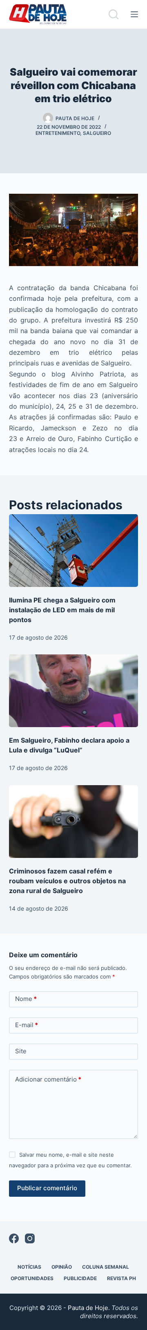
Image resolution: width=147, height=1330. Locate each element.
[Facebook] (14, 1238)
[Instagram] (30, 1238)
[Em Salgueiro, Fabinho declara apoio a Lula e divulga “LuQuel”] (73, 690)
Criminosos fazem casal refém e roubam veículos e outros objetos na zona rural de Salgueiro (67, 881)
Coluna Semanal (105, 1267)
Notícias (29, 1267)
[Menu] (134, 14)
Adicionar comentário (48, 1079)
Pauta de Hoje (88, 1308)
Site (21, 1051)
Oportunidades (32, 1278)
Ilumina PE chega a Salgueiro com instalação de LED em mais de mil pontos (62, 610)
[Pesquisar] (113, 14)
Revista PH (121, 1278)
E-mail (26, 1025)
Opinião (61, 1267)
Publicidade (80, 1278)
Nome (26, 999)
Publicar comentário (47, 1188)
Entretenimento (58, 133)
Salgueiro (97, 133)
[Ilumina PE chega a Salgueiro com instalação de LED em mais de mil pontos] (73, 550)
